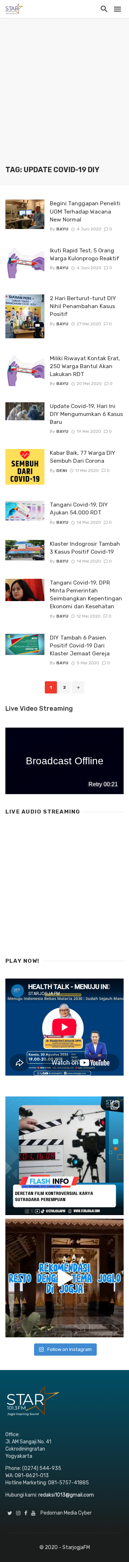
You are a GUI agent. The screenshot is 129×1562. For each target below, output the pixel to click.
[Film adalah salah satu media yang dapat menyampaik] (64, 1155)
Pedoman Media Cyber (66, 1513)
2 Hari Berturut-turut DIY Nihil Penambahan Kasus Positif (83, 306)
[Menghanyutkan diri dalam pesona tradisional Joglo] (64, 1278)
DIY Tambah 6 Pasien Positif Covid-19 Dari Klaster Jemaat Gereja (80, 645)
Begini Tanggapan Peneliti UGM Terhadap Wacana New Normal (85, 211)
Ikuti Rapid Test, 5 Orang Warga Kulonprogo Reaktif (84, 254)
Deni (61, 470)
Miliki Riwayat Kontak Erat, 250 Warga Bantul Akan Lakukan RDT (85, 366)
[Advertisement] (64, 97)
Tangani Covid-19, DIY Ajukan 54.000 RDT (79, 508)
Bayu (62, 229)
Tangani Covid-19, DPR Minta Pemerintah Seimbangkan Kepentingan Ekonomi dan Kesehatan (86, 594)
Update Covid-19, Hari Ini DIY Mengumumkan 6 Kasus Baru (86, 414)
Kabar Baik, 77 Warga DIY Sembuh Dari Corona (82, 456)
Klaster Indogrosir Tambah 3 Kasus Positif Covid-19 (85, 547)
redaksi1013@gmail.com (66, 1495)
